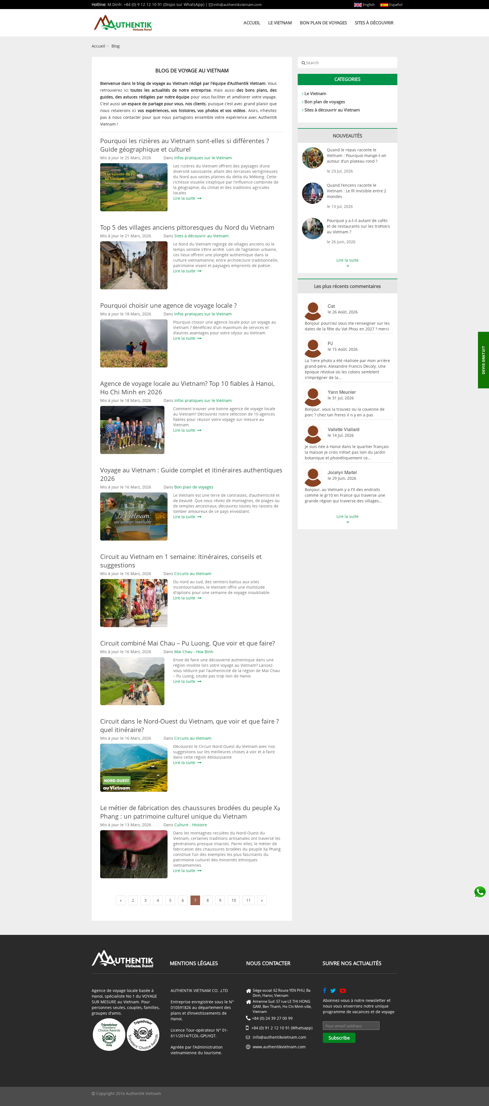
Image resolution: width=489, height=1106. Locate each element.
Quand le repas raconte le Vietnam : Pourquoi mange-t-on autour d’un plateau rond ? (356, 155)
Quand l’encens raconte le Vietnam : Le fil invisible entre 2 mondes (356, 190)
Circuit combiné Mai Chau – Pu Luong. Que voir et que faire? (187, 643)
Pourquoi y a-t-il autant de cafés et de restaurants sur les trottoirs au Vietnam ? (358, 226)
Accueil (252, 22)
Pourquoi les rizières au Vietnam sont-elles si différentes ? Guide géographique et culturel (184, 144)
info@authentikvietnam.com (237, 4)
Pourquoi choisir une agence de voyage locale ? (168, 305)
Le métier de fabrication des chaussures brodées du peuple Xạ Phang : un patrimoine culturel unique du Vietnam (190, 811)
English (368, 4)
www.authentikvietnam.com (279, 1046)
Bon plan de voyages (323, 22)
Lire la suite (185, 198)
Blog (115, 46)
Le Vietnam (280, 22)
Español (395, 4)
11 (248, 900)
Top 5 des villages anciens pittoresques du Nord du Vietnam (187, 227)
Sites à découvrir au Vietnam (332, 110)
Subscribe (339, 1038)
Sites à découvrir (374, 22)
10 (233, 900)
